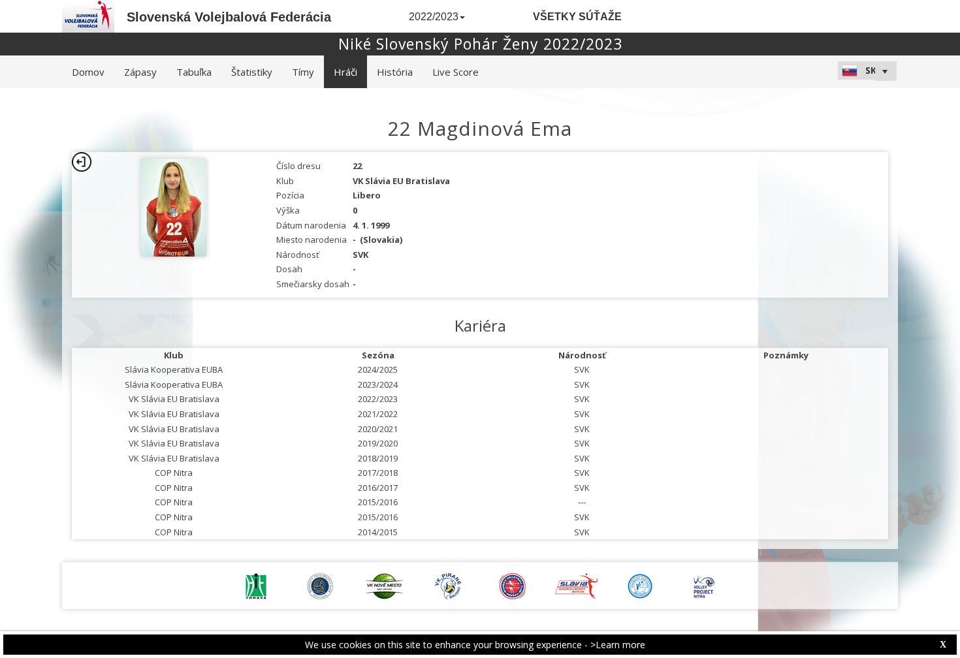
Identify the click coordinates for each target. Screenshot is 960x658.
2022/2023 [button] (433, 16)
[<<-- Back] (81, 162)
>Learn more (617, 644)
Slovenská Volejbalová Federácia (229, 17)
